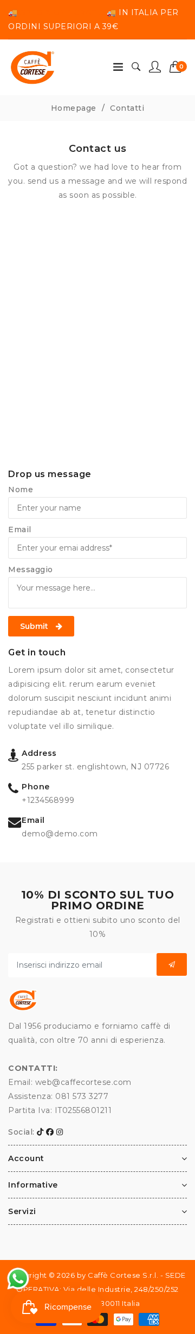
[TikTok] (40, 1132)
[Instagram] (59, 1132)
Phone (36, 787)
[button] (178, 67)
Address (39, 753)
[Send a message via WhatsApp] (18, 1278)
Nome (20, 489)
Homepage (73, 108)
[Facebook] (50, 1132)
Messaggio (30, 569)
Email (19, 529)
